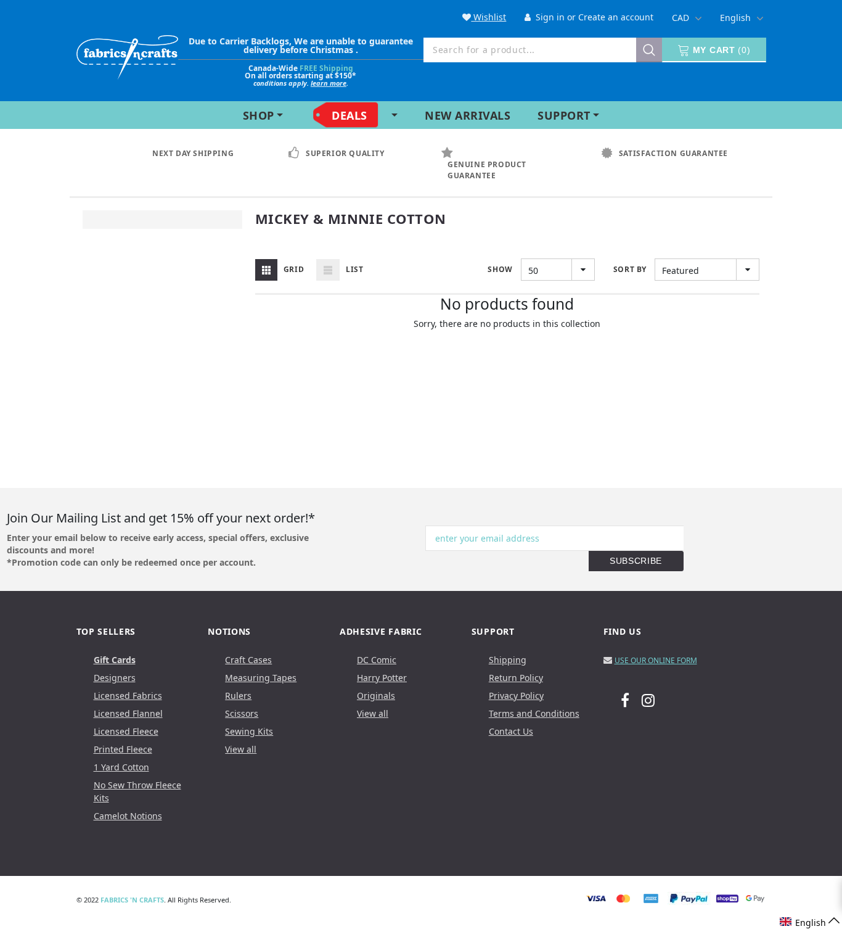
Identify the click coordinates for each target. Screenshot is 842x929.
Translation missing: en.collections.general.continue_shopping (508, 340)
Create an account (615, 17)
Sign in (549, 17)
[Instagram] (648, 699)
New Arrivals (467, 115)
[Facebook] (625, 699)
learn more (328, 83)
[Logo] (127, 54)
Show (500, 269)
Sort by (630, 269)
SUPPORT (564, 115)
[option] (191, 153)
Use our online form (656, 660)
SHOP (258, 115)
